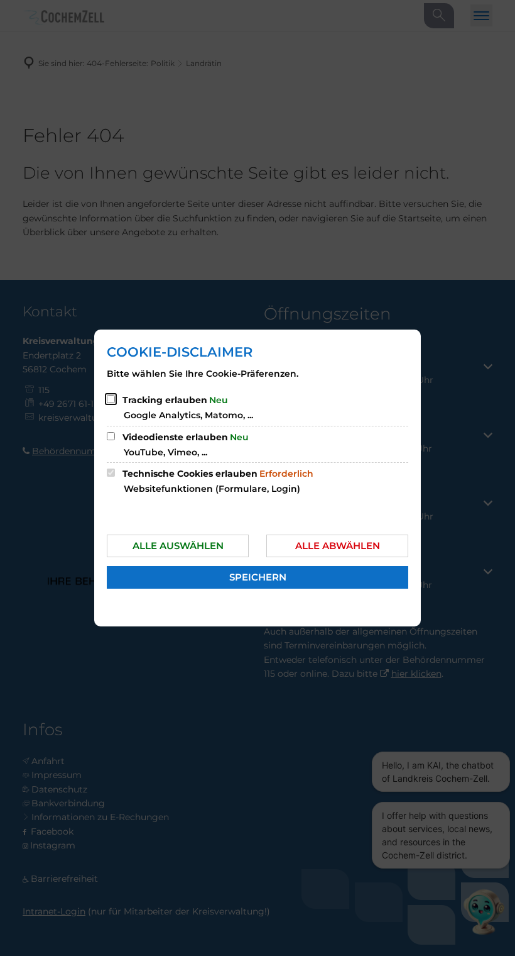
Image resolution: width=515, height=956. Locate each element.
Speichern (257, 577)
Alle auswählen (178, 546)
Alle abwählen (337, 546)
